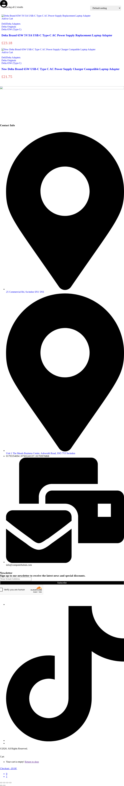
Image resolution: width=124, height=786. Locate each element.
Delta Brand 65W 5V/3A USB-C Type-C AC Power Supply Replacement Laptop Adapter (57, 35)
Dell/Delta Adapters (11, 23)
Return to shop (32, 761)
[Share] (7, 782)
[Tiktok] (65, 740)
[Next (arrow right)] (4, 785)
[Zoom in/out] (1, 782)
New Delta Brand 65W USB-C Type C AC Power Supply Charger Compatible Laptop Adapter (60, 69)
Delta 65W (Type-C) (11, 29)
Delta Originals (9, 26)
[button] (1, 3)
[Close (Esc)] (10, 782)
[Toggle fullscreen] (4, 782)
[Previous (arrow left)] (1, 785)
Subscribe (62, 582)
